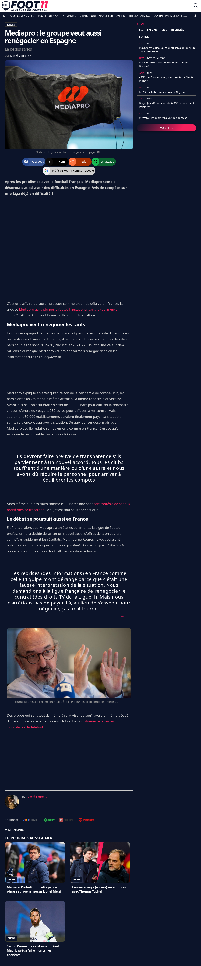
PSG (40, 15)
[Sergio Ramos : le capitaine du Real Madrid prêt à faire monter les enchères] (35, 921)
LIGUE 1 (49, 15)
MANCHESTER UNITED (112, 15)
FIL (141, 30)
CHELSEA (132, 15)
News (11, 879)
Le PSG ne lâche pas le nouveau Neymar (162, 92)
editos (144, 37)
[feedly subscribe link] (49, 820)
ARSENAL (145, 15)
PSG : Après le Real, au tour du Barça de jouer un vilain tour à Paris (167, 49)
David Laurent (20, 55)
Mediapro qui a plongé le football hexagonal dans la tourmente (68, 309)
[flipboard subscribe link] (66, 820)
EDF (33, 15)
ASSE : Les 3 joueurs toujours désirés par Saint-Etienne (166, 79)
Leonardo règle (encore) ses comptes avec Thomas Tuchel (99, 889)
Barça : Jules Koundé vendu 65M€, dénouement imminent (166, 104)
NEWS (11, 24)
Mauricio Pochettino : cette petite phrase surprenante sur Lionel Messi (34, 889)
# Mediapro (15, 830)
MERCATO (9, 15)
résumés (177, 30)
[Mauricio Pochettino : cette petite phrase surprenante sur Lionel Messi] (35, 862)
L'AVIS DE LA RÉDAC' (176, 15)
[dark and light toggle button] (195, 16)
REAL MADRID (68, 15)
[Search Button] (196, 6)
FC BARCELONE (87, 15)
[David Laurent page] (12, 802)
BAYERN (158, 15)
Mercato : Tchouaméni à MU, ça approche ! (164, 118)
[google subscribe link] (30, 820)
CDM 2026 (23, 15)
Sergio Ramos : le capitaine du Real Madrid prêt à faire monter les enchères (33, 950)
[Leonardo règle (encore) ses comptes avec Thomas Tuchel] (100, 862)
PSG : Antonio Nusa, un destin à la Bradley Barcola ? (163, 64)
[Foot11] (25, 6)
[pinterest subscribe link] (86, 820)
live (164, 30)
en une (152, 30)
